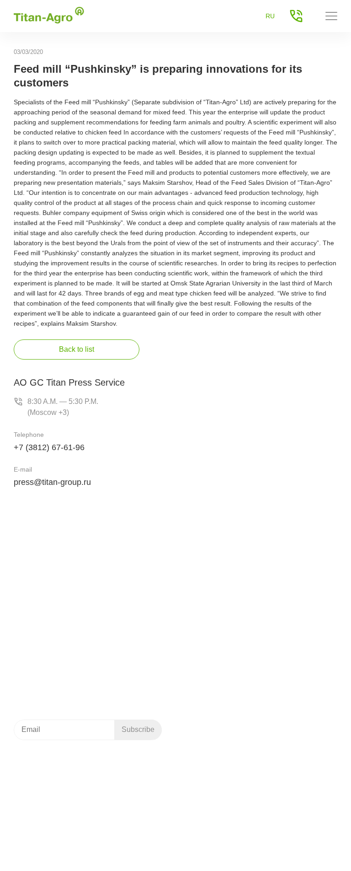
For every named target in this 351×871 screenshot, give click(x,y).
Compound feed (212, 560)
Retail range (216, 782)
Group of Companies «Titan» (55, 846)
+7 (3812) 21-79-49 (53, 578)
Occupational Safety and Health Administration (81, 834)
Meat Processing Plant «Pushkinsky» (242, 632)
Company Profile (203, 673)
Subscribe (138, 729)
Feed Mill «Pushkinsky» (223, 609)
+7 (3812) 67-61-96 (49, 447)
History (199, 689)
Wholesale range (223, 770)
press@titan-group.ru (52, 482)
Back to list (76, 349)
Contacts (256, 700)
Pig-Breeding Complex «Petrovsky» (240, 620)
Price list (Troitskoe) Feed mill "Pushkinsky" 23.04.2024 (81, 786)
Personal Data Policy (307, 834)
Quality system (199, 704)
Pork (195, 571)
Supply (253, 689)
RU (270, 16)
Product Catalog (47, 770)
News (251, 669)
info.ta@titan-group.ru (49, 635)
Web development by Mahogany (60, 858)
